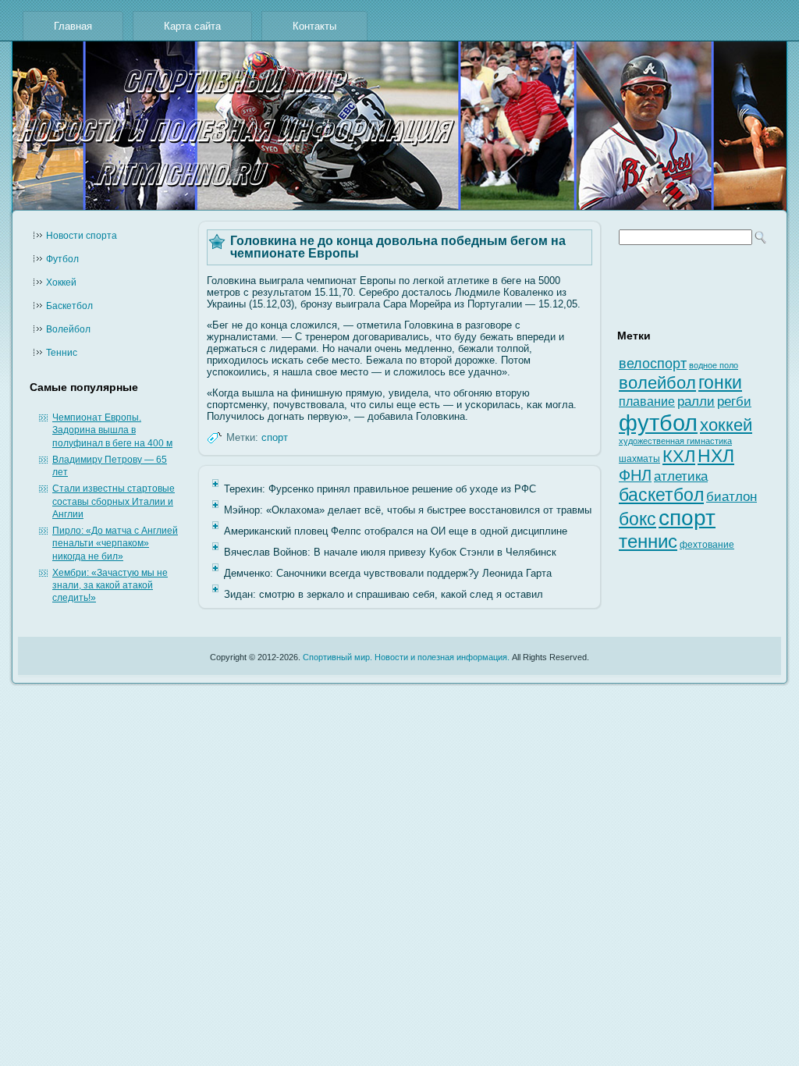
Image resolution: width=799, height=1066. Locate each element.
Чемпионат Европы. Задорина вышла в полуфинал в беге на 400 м (112, 430)
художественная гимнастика (675, 441)
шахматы (639, 458)
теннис (648, 541)
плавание (647, 401)
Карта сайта (192, 26)
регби (734, 401)
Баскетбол (69, 305)
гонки (720, 382)
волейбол (657, 383)
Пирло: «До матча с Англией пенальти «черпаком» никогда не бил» (115, 543)
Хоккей (61, 282)
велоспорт (653, 363)
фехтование (707, 544)
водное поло (713, 365)
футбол (658, 422)
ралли (696, 401)
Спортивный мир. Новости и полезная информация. (406, 657)
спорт (274, 437)
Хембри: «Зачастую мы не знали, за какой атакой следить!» (110, 585)
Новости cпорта (81, 235)
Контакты (314, 26)
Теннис (61, 352)
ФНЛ (635, 475)
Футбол (62, 259)
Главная (73, 26)
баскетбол (661, 495)
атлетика (681, 476)
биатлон (731, 496)
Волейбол (68, 329)
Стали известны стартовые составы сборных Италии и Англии (113, 501)
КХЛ (678, 456)
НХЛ (716, 456)
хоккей (726, 425)
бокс (637, 519)
